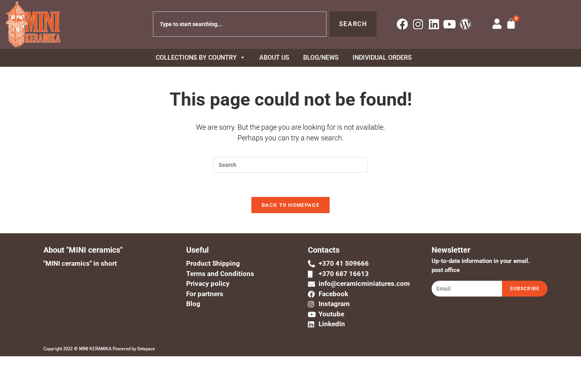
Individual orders (382, 57)
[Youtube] (449, 24)
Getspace (146, 349)
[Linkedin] (434, 24)
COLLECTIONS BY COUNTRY (196, 57)
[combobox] (239, 24)
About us (274, 57)
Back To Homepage (290, 205)
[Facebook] (402, 24)
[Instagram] (418, 24)
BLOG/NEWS (321, 57)
